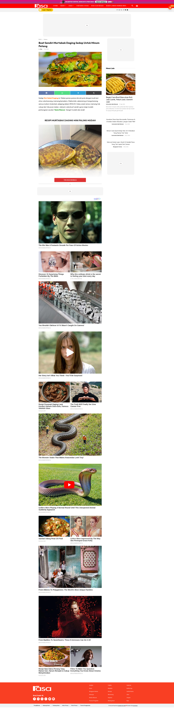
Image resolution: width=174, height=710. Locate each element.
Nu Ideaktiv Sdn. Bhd (122, 705)
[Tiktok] (123, 10)
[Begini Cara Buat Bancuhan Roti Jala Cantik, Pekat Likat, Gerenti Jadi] (120, 84)
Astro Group (135, 705)
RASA (40, 39)
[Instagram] (119, 10)
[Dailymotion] (127, 10)
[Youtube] (125, 10)
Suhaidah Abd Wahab (112, 104)
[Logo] (41, 6)
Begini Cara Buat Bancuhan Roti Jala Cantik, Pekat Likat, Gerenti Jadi (119, 99)
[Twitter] (121, 10)
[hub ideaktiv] (137, 5)
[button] (132, 6)
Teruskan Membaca (70, 180)
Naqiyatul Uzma (117, 146)
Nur (41, 49)
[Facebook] (117, 10)
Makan (45, 39)
